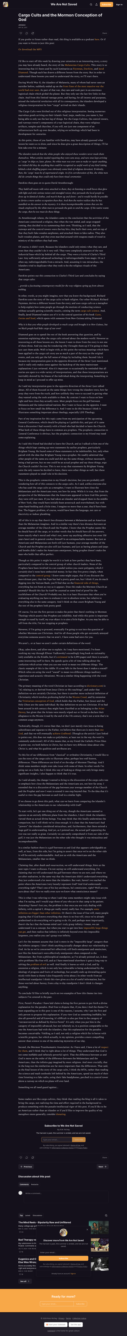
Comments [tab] (24, 1184)
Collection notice (79, 1318)
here (97, 39)
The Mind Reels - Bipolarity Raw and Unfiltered (44, 1222)
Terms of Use (75, 1264)
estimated (62, 657)
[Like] (20, 33)
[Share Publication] (96, 4)
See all (23, 1281)
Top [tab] (21, 1215)
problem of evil (38, 964)
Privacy (61, 1318)
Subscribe (106, 4)
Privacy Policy (82, 1266)
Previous (28, 1166)
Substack (51, 1331)
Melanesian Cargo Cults (77, 65)
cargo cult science (89, 311)
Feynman (77, 69)
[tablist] (29, 1184)
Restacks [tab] (34, 1184)
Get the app (76, 1324)
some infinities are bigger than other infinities (58, 911)
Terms (68, 1318)
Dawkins (88, 69)
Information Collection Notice (63, 1266)
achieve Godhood (62, 733)
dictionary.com (95, 686)
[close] (87, 1230)
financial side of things (86, 583)
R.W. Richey (33, 1229)
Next (101, 1166)
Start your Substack (56, 1324)
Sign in (119, 4)
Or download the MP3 (30, 49)
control (40, 575)
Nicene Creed (79, 697)
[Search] (91, 4)
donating (60, 1114)
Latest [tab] (27, 1215)
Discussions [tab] (37, 1215)
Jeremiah (22, 25)
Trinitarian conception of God (38, 701)
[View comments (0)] (26, 33)
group (47, 575)
